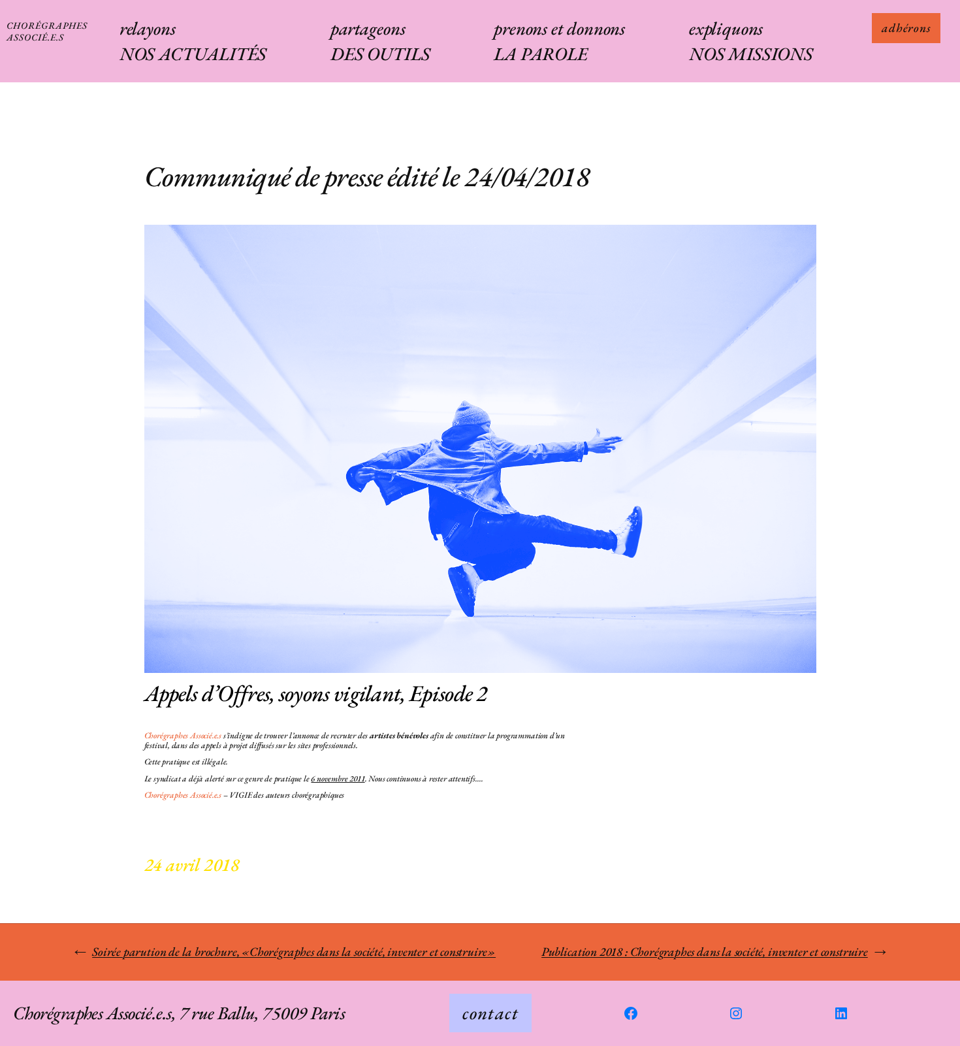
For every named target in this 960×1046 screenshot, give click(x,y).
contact (490, 1012)
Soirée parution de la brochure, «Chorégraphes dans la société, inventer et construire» (294, 951)
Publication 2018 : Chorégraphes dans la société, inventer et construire (704, 951)
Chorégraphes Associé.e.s (47, 31)
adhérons (906, 28)
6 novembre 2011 (337, 778)
